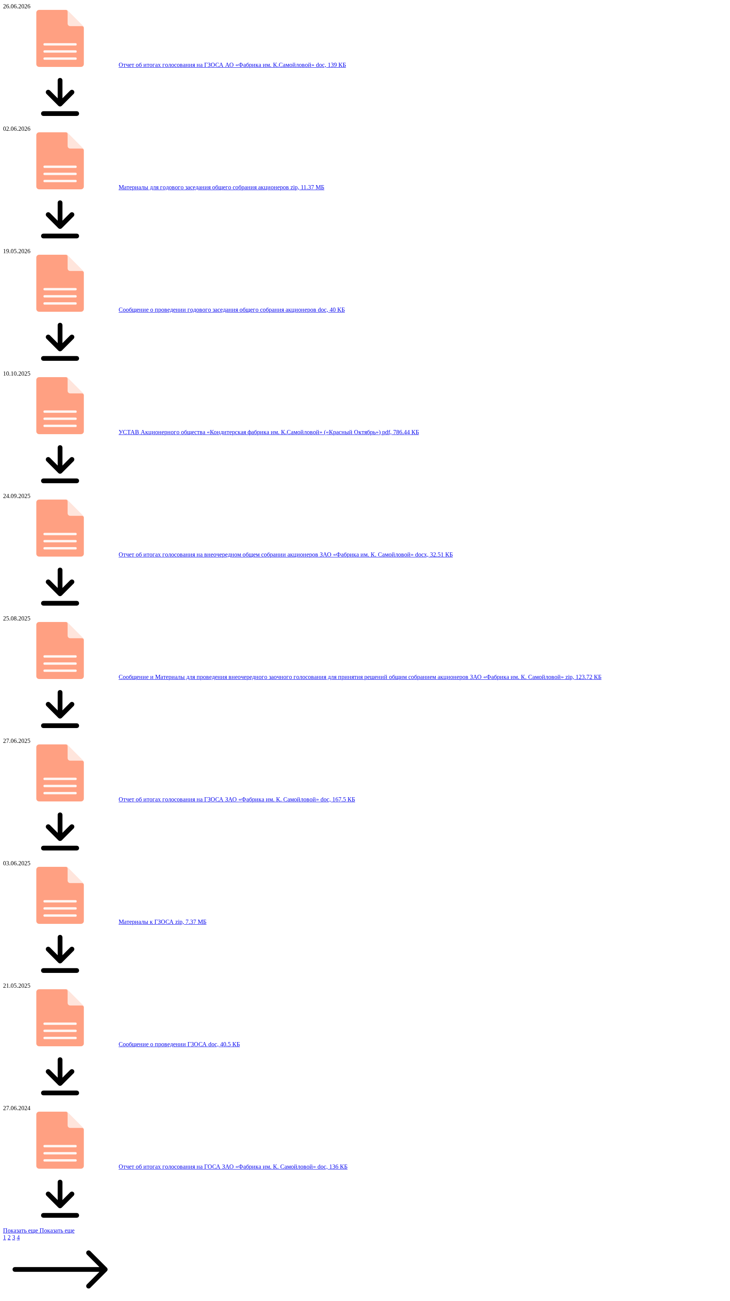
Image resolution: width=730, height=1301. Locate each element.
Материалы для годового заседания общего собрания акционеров (221, 187)
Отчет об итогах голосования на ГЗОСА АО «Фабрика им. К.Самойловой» (232, 65)
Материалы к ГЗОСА (162, 922)
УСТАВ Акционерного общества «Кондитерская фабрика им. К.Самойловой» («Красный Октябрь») (269, 432)
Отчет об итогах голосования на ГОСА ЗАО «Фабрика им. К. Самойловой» (233, 1166)
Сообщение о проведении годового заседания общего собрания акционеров (232, 309)
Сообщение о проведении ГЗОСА (179, 1044)
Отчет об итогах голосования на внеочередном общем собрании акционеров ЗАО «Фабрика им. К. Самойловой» (286, 554)
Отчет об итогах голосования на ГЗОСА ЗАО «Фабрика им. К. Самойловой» (237, 799)
